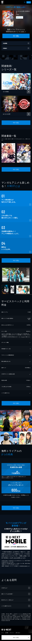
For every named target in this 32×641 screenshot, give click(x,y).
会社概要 (6, 632)
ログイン (28, 2)
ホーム (2, 632)
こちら (23, 336)
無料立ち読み (19, 17)
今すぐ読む (16, 36)
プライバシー (12, 632)
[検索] (25, 2)
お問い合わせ (18, 632)
